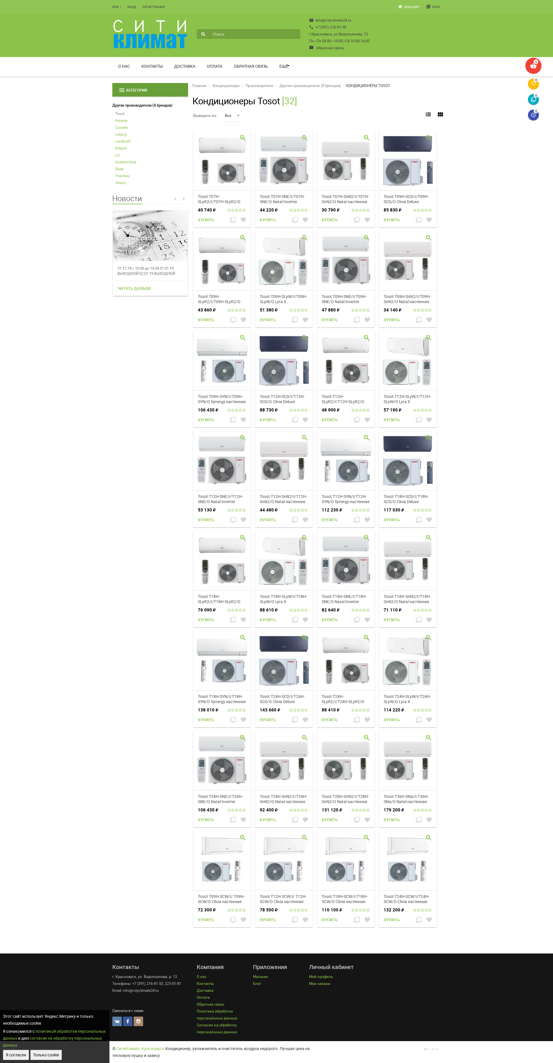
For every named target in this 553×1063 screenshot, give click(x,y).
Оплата (214, 66)
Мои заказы (319, 983)
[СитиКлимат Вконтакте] (117, 1021)
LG (117, 155)
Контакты (152, 66)
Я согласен (16, 1055)
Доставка (184, 66)
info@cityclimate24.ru (330, 20)
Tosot (119, 113)
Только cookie (46, 1055)
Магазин (408, 6)
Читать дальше (134, 288)
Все (228, 115)
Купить (206, 219)
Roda (119, 168)
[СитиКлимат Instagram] (138, 1021)
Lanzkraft (123, 141)
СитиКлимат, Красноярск (140, 1048)
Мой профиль (321, 976)
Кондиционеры (226, 85)
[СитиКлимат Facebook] (127, 1021)
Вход (131, 7)
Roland (120, 148)
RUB (115, 7)
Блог (433, 6)
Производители (259, 85)
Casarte (121, 127)
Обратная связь (326, 47)
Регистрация (154, 7)
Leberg (120, 134)
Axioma (121, 120)
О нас (124, 66)
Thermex (122, 175)
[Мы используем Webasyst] (431, 1048)
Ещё (283, 66)
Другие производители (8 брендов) (142, 105)
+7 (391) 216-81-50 (327, 27)
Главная (199, 85)
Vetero (120, 182)
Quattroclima (125, 162)
